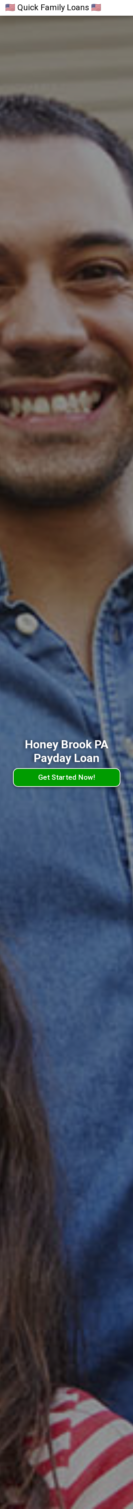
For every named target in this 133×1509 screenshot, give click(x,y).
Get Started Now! (66, 777)
